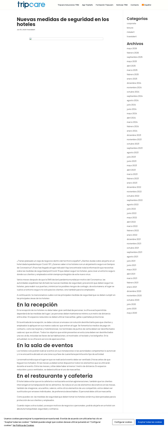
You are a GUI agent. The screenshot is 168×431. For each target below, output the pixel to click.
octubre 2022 (133, 195)
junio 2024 (132, 109)
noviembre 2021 (134, 243)
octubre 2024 (133, 91)
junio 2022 (131, 213)
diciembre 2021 (134, 239)
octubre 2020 (133, 300)
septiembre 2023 (135, 148)
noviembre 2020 (134, 295)
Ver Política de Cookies (23, 425)
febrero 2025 (133, 74)
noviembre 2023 (134, 139)
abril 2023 (131, 170)
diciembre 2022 (134, 187)
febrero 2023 (133, 178)
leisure (130, 27)
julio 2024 (131, 104)
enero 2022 (132, 235)
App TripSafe (87, 5)
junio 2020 (132, 308)
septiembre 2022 (135, 200)
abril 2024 (131, 117)
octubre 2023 (133, 143)
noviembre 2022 (134, 191)
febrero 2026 (133, 52)
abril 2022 (131, 221)
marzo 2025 (132, 70)
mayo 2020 (132, 313)
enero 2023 (132, 182)
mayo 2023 (132, 165)
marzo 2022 (132, 226)
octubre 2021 (133, 247)
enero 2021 (132, 287)
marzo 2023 (132, 174)
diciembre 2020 (134, 291)
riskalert (131, 32)
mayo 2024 (132, 113)
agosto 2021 (132, 256)
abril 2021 (131, 273)
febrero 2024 (133, 126)
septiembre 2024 (135, 96)
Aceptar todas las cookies (150, 422)
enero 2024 (132, 130)
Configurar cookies (123, 422)
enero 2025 (132, 78)
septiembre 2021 (134, 252)
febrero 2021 (132, 282)
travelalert (31, 30)
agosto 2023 (132, 152)
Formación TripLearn (104, 5)
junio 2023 (131, 161)
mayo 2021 (132, 269)
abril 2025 (131, 65)
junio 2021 (131, 265)
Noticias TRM (122, 5)
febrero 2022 (133, 230)
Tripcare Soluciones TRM (68, 5)
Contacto (135, 5)
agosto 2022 (132, 204)
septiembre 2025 (135, 57)
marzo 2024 (132, 122)
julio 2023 (131, 156)
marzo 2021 (132, 278)
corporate (131, 23)
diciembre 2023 (134, 135)
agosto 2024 (133, 100)
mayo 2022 (132, 217)
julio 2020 (131, 304)
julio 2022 (131, 208)
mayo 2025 (132, 61)
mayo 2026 (132, 48)
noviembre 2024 (134, 87)
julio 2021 (131, 261)
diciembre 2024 (134, 83)
